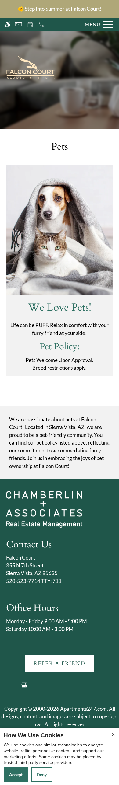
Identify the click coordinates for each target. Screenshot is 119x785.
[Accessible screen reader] (7, 24)
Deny (42, 774)
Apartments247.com (83, 709)
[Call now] (42, 24)
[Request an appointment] (30, 24)
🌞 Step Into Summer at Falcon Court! (59, 8)
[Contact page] (18, 24)
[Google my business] (24, 687)
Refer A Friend (59, 663)
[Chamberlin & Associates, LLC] (44, 509)
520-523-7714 (34, 581)
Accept (16, 774)
